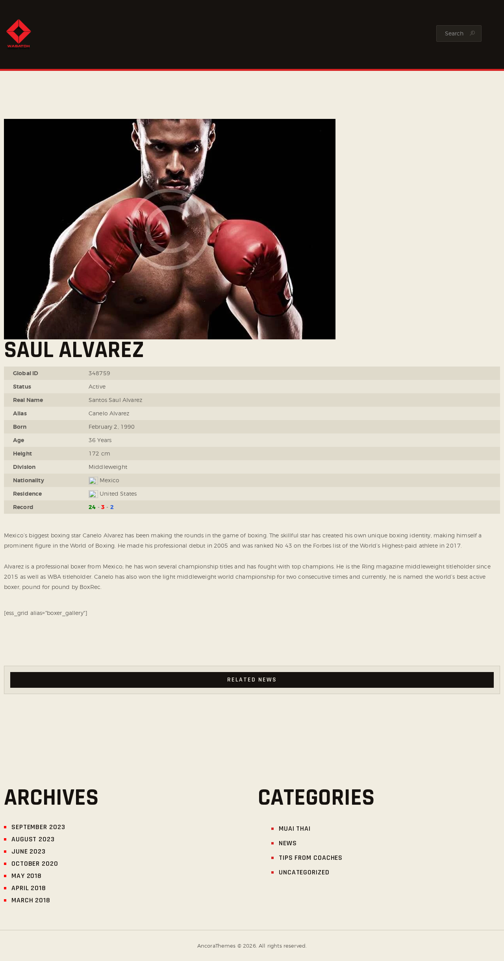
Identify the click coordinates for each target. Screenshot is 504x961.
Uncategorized (304, 872)
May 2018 (26, 875)
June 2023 (28, 851)
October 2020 (34, 863)
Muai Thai (295, 828)
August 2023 (33, 839)
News (288, 843)
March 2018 (30, 900)
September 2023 (38, 826)
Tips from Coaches (311, 857)
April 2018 (28, 887)
